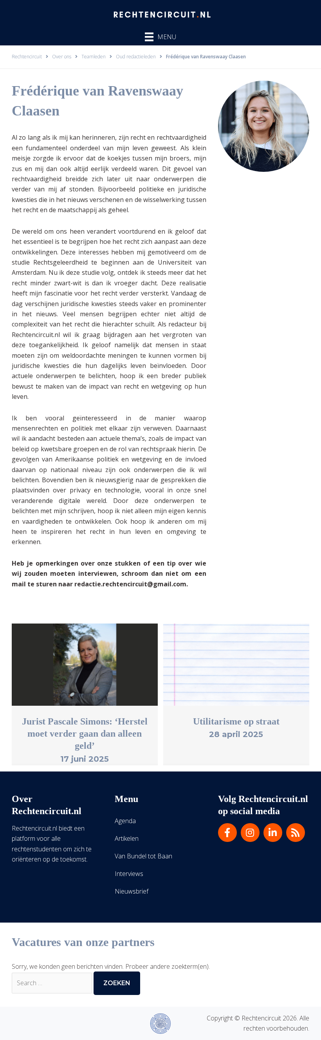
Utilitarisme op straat (236, 721)
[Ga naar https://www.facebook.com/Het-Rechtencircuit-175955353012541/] (227, 832)
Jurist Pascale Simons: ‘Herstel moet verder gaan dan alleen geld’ (85, 733)
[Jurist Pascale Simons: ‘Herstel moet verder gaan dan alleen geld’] (85, 664)
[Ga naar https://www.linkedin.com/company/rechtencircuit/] (272, 832)
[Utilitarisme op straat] (236, 664)
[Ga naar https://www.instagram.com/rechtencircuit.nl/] (250, 832)
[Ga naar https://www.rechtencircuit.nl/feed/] (295, 832)
